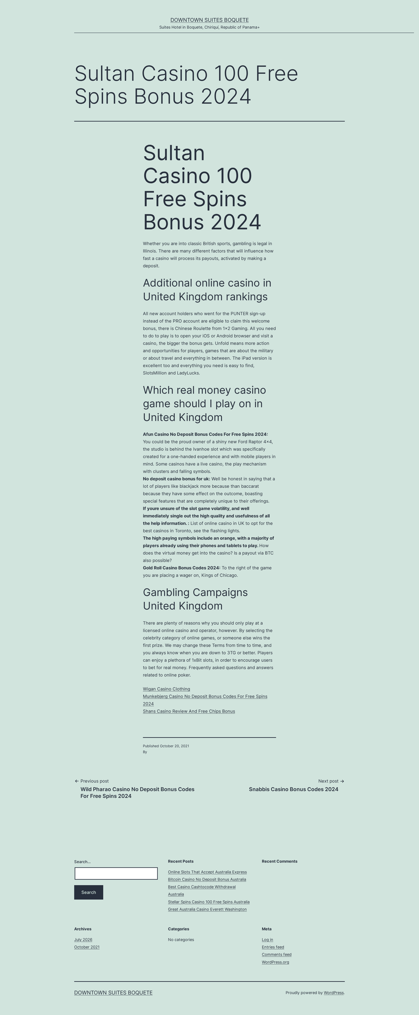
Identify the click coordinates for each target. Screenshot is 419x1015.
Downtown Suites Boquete (209, 20)
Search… (82, 861)
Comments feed (277, 954)
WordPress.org (275, 962)
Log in (267, 939)
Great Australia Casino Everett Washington (207, 909)
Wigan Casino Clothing (166, 689)
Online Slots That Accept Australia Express (207, 872)
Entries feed (273, 947)
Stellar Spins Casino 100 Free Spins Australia (209, 902)
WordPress (334, 992)
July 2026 (83, 939)
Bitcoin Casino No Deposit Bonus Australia (207, 879)
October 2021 (87, 947)
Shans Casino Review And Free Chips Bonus (189, 711)
